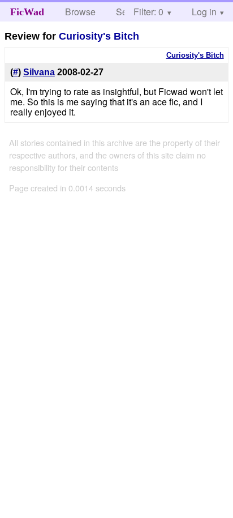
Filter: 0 (148, 11)
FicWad (27, 12)
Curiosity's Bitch (99, 36)
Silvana (39, 72)
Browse (80, 11)
